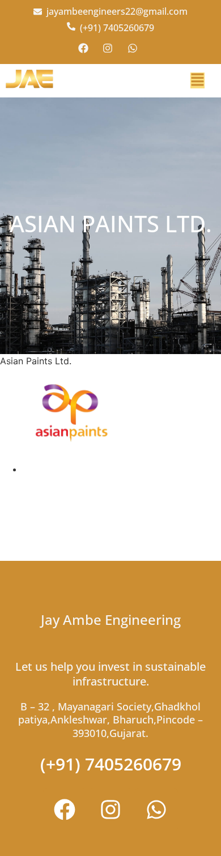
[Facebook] (64, 809)
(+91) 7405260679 (110, 764)
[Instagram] (110, 809)
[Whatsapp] (156, 809)
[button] (197, 80)
